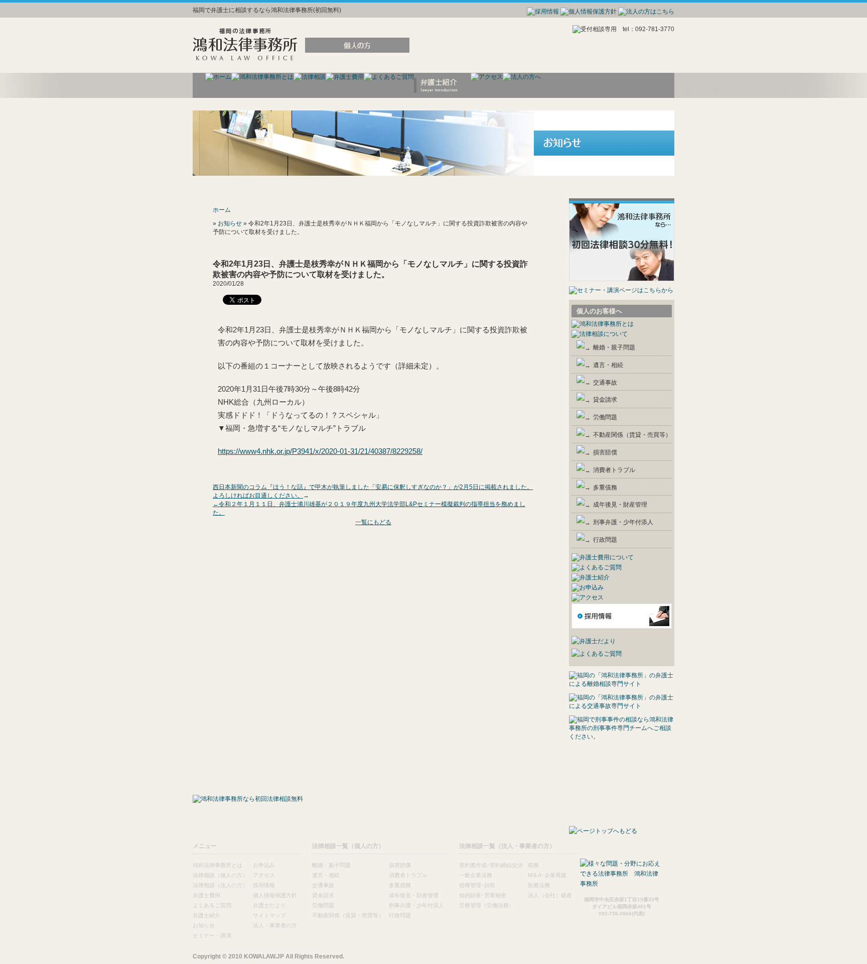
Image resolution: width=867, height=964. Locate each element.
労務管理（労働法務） (486, 905)
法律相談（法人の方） (220, 885)
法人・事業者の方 (275, 925)
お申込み (264, 865)
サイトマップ (269, 915)
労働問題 (605, 417)
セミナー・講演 (212, 935)
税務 (533, 865)
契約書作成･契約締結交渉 (491, 865)
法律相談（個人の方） (220, 875)
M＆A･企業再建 (547, 875)
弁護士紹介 (206, 915)
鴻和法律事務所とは (217, 865)
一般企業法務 (475, 875)
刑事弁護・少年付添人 (623, 522)
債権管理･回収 (477, 885)
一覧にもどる (373, 522)
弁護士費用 (206, 895)
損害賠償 (605, 452)
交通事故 (605, 382)
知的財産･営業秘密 (482, 895)
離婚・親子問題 (614, 347)
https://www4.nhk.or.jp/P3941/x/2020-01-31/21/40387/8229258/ (320, 451)
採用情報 (264, 885)
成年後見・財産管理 (620, 504)
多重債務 (605, 487)
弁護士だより (269, 905)
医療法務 (539, 885)
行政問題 (605, 539)
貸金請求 (605, 399)
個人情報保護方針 (275, 895)
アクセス (264, 875)
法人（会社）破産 (550, 895)
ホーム (222, 209)
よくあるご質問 (212, 905)
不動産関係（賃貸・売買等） (632, 434)
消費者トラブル (614, 469)
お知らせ (230, 223)
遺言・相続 (608, 365)
